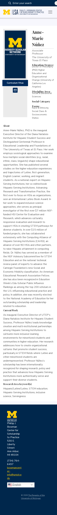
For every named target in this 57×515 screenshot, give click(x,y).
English (16, 484)
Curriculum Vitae (15, 83)
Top (53, 510)
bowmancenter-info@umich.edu (14, 473)
